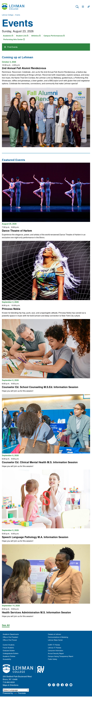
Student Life (21, 35)
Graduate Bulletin (9, 650)
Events (17, 15)
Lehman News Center (55, 640)
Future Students (8, 647)
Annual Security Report (56, 653)
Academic (7, 35)
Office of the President (10, 637)
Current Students (8, 645)
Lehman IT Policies (54, 647)
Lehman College (7, 15)
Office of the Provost (10, 640)
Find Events (12, 47)
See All (6, 625)
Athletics (35, 35)
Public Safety (52, 659)
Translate (22, 693)
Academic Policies (9, 656)
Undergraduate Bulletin (10, 653)
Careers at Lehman (54, 634)
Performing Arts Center (13, 39)
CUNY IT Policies (54, 645)
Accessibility (7, 659)
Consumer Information (55, 650)
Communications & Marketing (58, 637)
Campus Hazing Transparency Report (60, 656)
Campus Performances (53, 35)
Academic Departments (11, 634)
